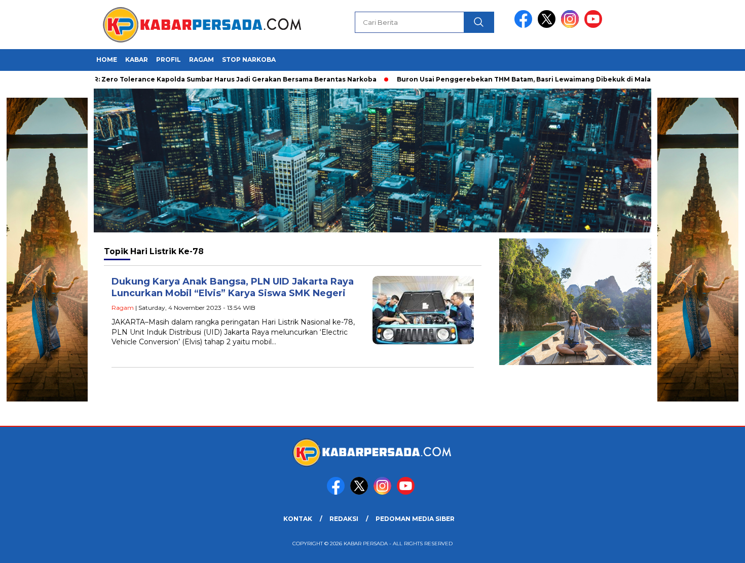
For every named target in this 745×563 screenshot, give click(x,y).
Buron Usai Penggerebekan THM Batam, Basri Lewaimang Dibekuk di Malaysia (510, 79)
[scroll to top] (714, 547)
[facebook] (525, 25)
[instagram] (571, 25)
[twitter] (548, 25)
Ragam (201, 59)
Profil (168, 59)
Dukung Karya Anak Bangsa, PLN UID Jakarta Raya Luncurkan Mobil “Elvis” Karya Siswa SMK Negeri (232, 287)
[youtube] (595, 25)
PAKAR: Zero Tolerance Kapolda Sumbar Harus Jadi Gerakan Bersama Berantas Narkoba (206, 79)
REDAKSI (343, 518)
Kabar (136, 59)
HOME (106, 59)
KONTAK (297, 518)
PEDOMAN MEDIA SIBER (415, 518)
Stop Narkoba (249, 59)
